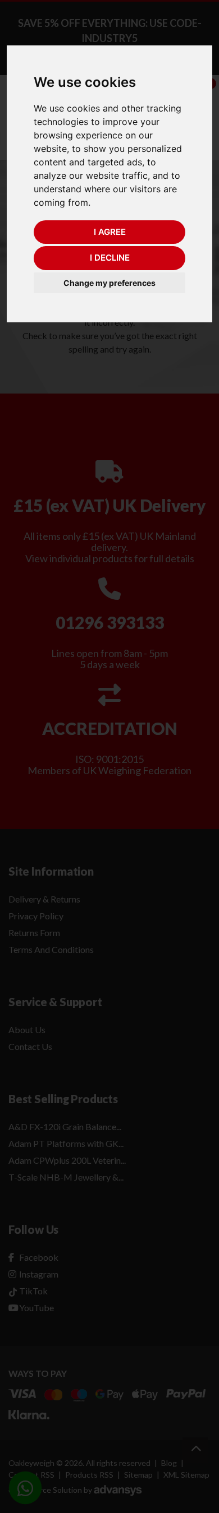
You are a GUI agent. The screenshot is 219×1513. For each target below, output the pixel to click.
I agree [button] (110, 231)
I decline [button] (110, 257)
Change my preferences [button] (109, 283)
